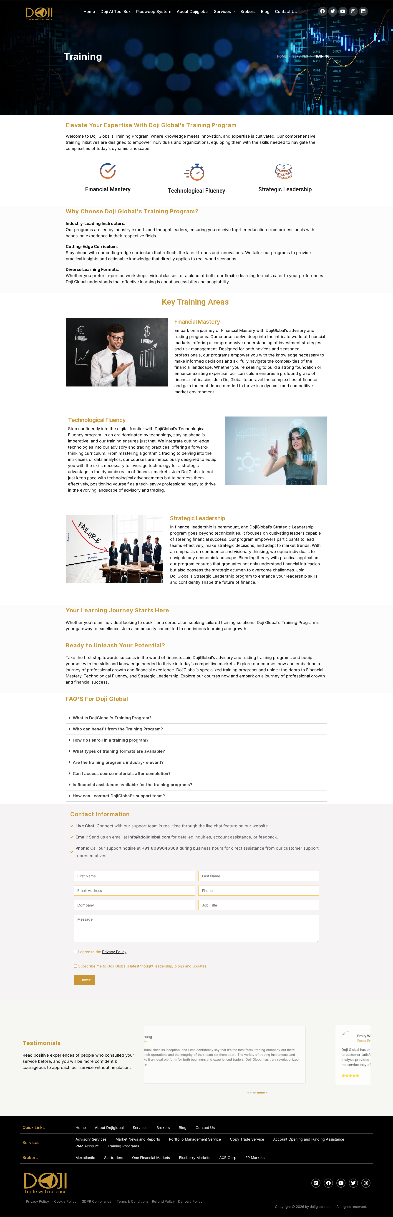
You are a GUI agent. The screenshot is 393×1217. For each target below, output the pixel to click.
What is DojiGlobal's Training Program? (112, 717)
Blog (265, 11)
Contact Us (286, 11)
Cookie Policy (66, 1201)
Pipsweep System (153, 11)
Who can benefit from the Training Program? (118, 729)
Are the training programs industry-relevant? (118, 762)
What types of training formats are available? (119, 751)
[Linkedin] (363, 11)
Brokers (248, 11)
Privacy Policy (114, 951)
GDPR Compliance (97, 1201)
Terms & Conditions (133, 1201)
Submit (84, 979)
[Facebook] (322, 11)
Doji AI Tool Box (116, 11)
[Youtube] (343, 11)
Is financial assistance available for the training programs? (132, 784)
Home (89, 11)
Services (222, 11)
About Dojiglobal (193, 11)
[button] (196, 718)
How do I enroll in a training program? (111, 740)
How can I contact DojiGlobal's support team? (119, 795)
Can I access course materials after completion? (122, 773)
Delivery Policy (190, 1201)
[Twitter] (332, 11)
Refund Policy (163, 1201)
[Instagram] (353, 11)
